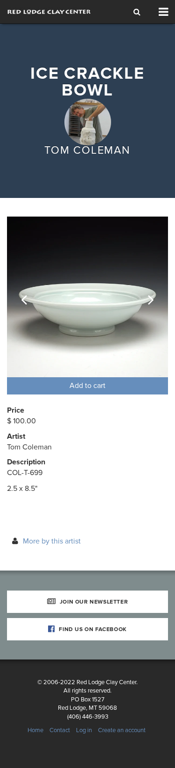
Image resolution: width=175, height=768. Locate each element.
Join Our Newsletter (93, 601)
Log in (84, 730)
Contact (59, 730)
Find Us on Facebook (92, 629)
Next (144, 297)
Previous (30, 297)
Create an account (122, 730)
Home (35, 730)
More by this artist (52, 541)
